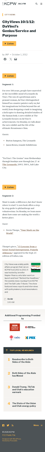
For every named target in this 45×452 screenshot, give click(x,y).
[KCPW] (9, 3)
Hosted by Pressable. (10, 441)
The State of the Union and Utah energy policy (24, 404)
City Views (10, 15)
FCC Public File (8, 435)
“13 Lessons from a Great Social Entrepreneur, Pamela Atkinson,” (20, 249)
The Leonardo (9, 164)
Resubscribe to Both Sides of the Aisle (22, 360)
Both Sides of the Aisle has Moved (24, 374)
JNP (7, 54)
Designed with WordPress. (11, 439)
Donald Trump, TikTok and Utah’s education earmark (23, 389)
